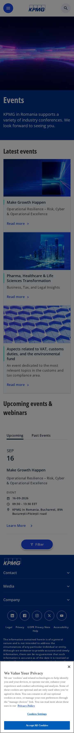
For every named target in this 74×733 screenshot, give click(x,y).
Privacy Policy (26, 705)
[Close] (69, 666)
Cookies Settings (37, 713)
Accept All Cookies (37, 725)
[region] (37, 697)
